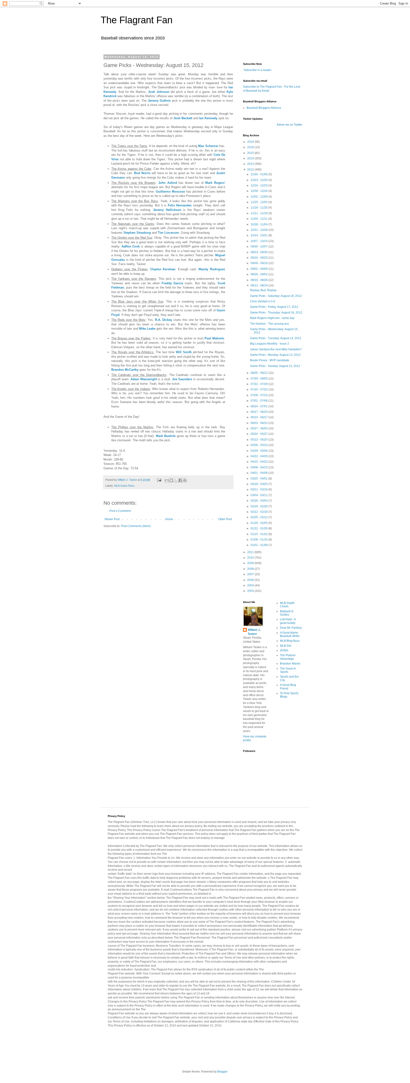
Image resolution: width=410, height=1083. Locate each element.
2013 (251, 164)
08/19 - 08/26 (259, 280)
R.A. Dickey (163, 320)
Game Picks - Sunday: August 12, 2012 (275, 366)
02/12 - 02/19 (259, 511)
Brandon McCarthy (125, 369)
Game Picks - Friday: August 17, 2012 (274, 307)
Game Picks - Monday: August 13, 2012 (275, 354)
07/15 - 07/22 (259, 389)
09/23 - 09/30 (259, 252)
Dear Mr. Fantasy (291, 627)
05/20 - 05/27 (259, 434)
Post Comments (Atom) (136, 526)
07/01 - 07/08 (259, 400)
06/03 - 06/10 (259, 423)
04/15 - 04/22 (259, 461)
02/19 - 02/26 (259, 506)
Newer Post (112, 519)
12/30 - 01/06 (259, 174)
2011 (251, 552)
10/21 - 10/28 (259, 230)
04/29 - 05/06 (259, 450)
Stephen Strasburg (137, 232)
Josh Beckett (182, 118)
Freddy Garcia (172, 283)
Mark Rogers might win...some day (272, 318)
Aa (123, 246)
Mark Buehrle (166, 436)
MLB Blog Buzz (290, 640)
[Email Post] (159, 479)
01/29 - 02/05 (259, 523)
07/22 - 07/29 (259, 384)
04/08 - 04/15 (259, 467)
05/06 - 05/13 (259, 445)
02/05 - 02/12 (259, 517)
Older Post (225, 519)
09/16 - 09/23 (259, 257)
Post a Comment (120, 511)
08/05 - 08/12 (259, 373)
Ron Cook (132, 246)
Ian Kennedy (208, 118)
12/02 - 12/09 (259, 196)
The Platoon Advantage (288, 657)
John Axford (167, 183)
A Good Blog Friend (288, 686)
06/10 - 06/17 (259, 417)
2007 (251, 574)
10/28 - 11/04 (259, 224)
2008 (251, 568)
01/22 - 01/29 (259, 528)
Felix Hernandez (180, 205)
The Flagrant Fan (136, 20)
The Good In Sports (288, 670)
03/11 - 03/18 (259, 489)
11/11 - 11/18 (259, 213)
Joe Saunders (182, 379)
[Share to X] (175, 480)
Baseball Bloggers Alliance (264, 107)
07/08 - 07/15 (259, 395)
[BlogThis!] (171, 480)
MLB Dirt (285, 645)
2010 (251, 557)
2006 (251, 580)
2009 (251, 563)
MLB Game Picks (124, 485)
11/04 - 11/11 (259, 218)
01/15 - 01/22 (259, 534)
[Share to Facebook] (180, 480)
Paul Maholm (214, 338)
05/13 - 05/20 (259, 439)
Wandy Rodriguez (211, 269)
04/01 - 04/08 (259, 473)
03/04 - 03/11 (259, 495)
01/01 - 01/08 (259, 545)
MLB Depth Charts (287, 604)
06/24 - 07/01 (259, 406)
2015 (251, 153)
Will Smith (184, 352)
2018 (251, 147)
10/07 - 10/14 (259, 241)
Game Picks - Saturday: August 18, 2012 (276, 296)
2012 (251, 169)
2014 (251, 158)
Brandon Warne (290, 663)
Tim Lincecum (168, 232)
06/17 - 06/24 (259, 411)
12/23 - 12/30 (259, 180)
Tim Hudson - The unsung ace (269, 323)
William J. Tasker (254, 632)
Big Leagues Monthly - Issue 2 (269, 343)
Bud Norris (142, 173)
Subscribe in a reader (257, 70)
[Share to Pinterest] (184, 480)
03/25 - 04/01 (259, 478)
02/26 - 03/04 (259, 500)
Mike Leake (147, 328)
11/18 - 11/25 (259, 207)
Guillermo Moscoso (170, 191)
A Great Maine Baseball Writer (290, 634)
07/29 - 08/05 (259, 378)
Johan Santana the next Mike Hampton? (276, 349)
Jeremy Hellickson (167, 210)
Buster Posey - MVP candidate (269, 360)
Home (169, 519)
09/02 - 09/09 (259, 269)
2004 (251, 585)
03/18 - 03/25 (259, 484)
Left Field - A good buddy (288, 621)
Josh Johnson (158, 92)
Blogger (222, 1071)
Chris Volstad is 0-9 (262, 301)
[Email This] (166, 480)
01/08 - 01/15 (259, 539)
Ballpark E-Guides (287, 613)
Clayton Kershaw (163, 269)
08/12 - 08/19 (259, 285)
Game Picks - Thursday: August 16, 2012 (276, 312)
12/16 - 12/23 (259, 185)
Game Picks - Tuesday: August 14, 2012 (275, 338)
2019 (251, 141)
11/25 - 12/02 (259, 202)
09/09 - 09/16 (259, 263)
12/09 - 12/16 (259, 191)
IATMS (284, 650)
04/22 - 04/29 (259, 456)
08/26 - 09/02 (259, 274)
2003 (251, 591)
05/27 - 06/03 (259, 428)
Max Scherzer (208, 146)
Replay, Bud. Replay (263, 290)
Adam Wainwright (143, 379)
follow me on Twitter (289, 124)
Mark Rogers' (215, 183)
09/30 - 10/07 (259, 246)
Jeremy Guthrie (159, 100)
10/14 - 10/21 (259, 235)
